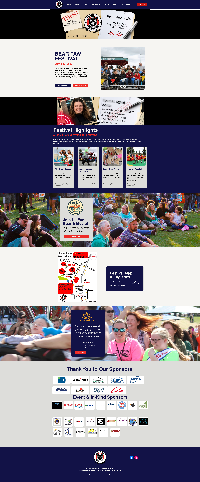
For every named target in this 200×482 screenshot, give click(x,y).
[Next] (124, 86)
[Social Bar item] (131, 457)
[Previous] (121, 86)
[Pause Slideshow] (144, 89)
